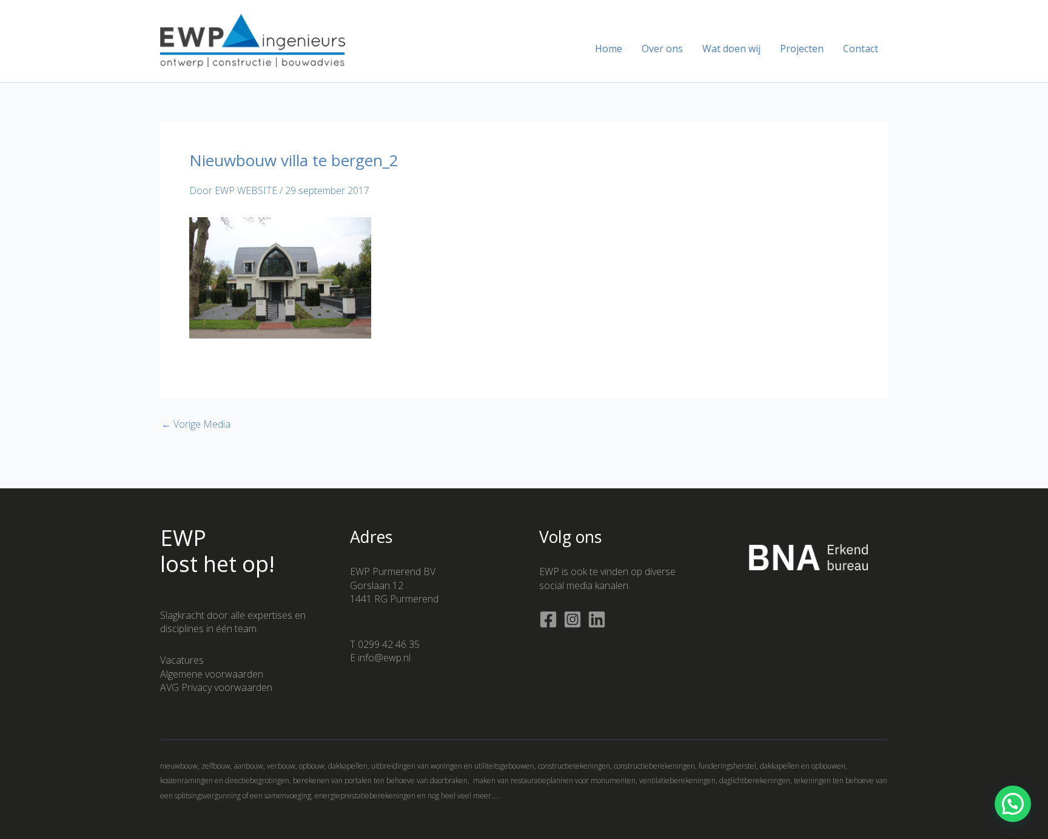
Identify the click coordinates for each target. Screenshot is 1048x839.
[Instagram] (572, 619)
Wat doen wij (731, 48)
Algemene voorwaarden (211, 674)
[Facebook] (548, 619)
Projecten (802, 48)
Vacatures (182, 660)
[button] (1013, 804)
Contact (860, 48)
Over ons (662, 48)
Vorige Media (195, 424)
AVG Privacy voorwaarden (216, 687)
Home (608, 48)
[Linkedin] (597, 619)
